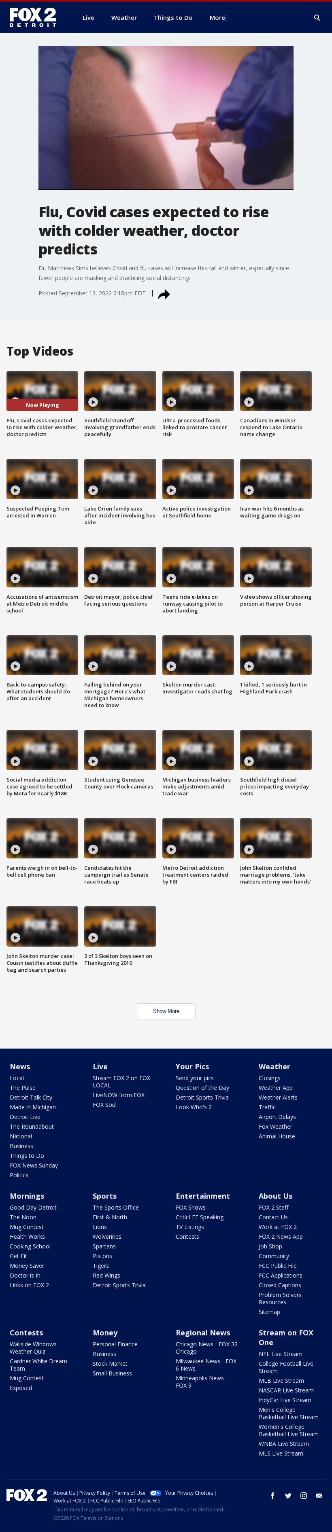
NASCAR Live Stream (286, 1390)
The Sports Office (116, 1207)
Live (100, 1066)
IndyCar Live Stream (285, 1400)
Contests (187, 1236)
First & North (110, 1217)
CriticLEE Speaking (199, 1217)
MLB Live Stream (281, 1380)
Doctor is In (25, 1275)
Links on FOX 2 (29, 1285)
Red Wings (106, 1275)
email (319, 1495)
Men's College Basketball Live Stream (289, 1413)
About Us (275, 1196)
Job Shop (270, 1246)
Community (274, 1256)
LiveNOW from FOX (119, 1095)
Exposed (21, 1388)
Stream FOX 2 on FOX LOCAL (121, 1081)
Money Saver (27, 1265)
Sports (105, 1196)
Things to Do (27, 1155)
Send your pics (195, 1078)
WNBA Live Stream (284, 1443)
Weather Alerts (278, 1097)
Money (105, 1332)
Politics (19, 1175)
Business (21, 1146)
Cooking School (30, 1246)
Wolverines (107, 1236)
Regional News (203, 1332)
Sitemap (269, 1312)
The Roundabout (32, 1126)
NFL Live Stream (280, 1354)
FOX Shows (191, 1207)
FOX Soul (105, 1104)
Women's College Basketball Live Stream (289, 1430)
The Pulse (23, 1087)
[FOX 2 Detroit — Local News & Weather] (36, 17)
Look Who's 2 (194, 1107)
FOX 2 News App (281, 1236)
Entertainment (203, 1196)
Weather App (276, 1087)
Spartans (104, 1246)
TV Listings (190, 1227)
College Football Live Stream (286, 1367)
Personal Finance (115, 1344)
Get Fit (18, 1256)
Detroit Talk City (31, 1097)
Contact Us (273, 1217)
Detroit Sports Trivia (202, 1097)
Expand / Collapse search (317, 17)
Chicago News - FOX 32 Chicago (207, 1347)
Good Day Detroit (33, 1207)
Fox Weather (275, 1126)
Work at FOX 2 (278, 1227)
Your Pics (192, 1066)
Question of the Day (202, 1087)
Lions (100, 1227)
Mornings (27, 1196)
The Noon (23, 1217)
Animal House (277, 1136)
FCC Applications (280, 1275)
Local (17, 1078)
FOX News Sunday (34, 1165)
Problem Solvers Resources (280, 1298)
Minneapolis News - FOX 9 (202, 1381)
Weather (274, 1066)
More (217, 17)
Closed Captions (280, 1285)
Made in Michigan (33, 1107)
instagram (303, 1495)
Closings (270, 1078)
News (20, 1066)
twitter (288, 1495)
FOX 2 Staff (273, 1207)
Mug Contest (27, 1227)
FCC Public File (278, 1265)
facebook (272, 1495)
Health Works (27, 1236)
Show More (166, 1011)
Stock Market (110, 1363)
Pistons (102, 1256)
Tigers (101, 1265)
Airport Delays (277, 1117)
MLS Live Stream (281, 1453)
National (21, 1136)
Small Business (112, 1373)
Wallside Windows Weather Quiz (33, 1347)
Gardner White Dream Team (38, 1364)
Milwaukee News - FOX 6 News (206, 1364)
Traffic (267, 1107)
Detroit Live (25, 1117)
